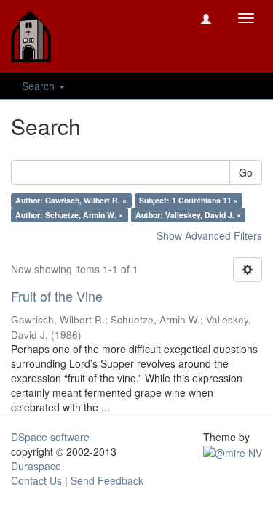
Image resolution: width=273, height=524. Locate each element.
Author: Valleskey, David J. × (188, 214)
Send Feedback (107, 480)
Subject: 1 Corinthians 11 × (188, 200)
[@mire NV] (232, 451)
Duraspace (36, 466)
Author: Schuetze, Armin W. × (69, 214)
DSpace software (50, 437)
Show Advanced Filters (209, 235)
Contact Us (36, 480)
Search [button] (40, 85)
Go (246, 172)
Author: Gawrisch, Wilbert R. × (71, 200)
